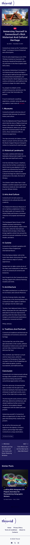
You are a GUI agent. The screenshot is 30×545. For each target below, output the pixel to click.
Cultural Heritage (8, 436)
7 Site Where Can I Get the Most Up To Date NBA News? (22, 447)
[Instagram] (18, 543)
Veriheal (21, 103)
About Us (22, 530)
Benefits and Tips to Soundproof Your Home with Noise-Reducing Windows (7, 449)
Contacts (15, 532)
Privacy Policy (18, 528)
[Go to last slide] (4, 487)
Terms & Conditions (11, 530)
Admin (10, 44)
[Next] (25, 487)
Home (9, 528)
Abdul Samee (8, 499)
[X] (15, 543)
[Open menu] (26, 3)
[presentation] (15, 478)
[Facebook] (11, 543)
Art (15, 28)
